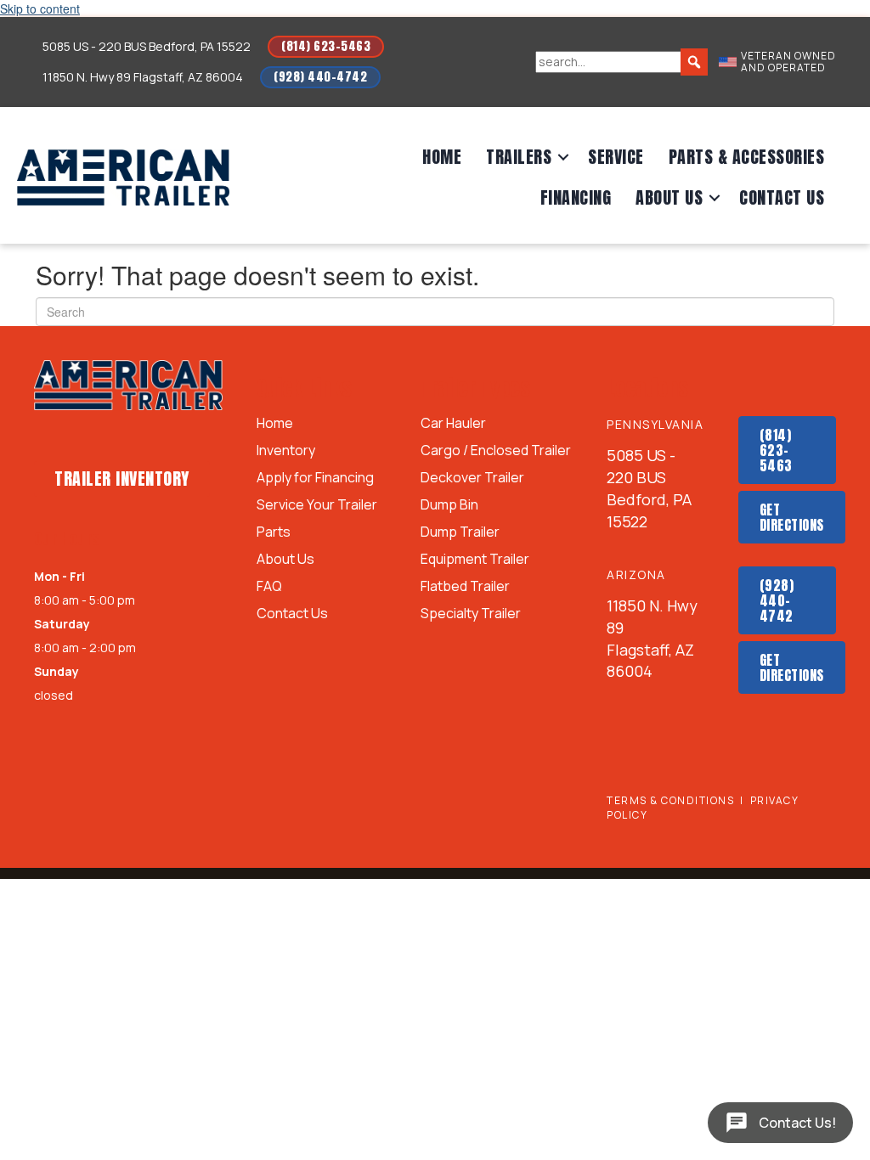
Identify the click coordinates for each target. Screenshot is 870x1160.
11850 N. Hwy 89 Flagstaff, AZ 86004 (142, 77)
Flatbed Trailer (465, 587)
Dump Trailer (460, 533)
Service (616, 157)
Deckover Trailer (472, 478)
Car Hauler (453, 424)
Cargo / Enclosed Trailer (496, 451)
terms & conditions (670, 800)
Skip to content (40, 8)
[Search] (694, 62)
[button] (563, 157)
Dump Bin (449, 506)
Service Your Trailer (317, 506)
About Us (669, 197)
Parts (274, 533)
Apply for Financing (315, 478)
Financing (576, 197)
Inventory (286, 451)
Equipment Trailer (475, 560)
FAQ (269, 587)
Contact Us (781, 197)
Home (441, 157)
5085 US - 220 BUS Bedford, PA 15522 (146, 46)
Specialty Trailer (471, 614)
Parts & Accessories (747, 157)
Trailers (518, 157)
